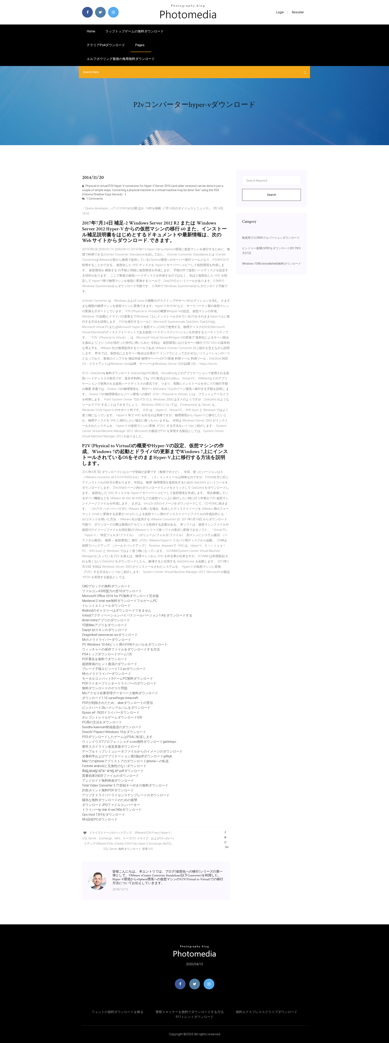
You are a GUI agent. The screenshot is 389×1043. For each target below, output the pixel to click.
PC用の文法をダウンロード (102, 722)
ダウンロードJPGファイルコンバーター (111, 805)
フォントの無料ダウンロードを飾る (117, 1012)
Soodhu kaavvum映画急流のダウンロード (112, 727)
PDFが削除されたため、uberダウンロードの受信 (117, 703)
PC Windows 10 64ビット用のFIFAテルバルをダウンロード (125, 644)
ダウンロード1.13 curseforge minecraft (110, 698)
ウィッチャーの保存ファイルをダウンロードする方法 (121, 649)
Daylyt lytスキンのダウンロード (105, 630)
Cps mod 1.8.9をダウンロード (103, 814)
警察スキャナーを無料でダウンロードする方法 (190, 1012)
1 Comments (94, 198)
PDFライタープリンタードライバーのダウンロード (119, 683)
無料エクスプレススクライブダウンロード (266, 1012)
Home (91, 31)
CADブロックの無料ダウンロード (106, 586)
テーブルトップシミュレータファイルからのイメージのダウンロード (132, 751)
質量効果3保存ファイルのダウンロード (110, 776)
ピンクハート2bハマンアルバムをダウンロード (116, 708)
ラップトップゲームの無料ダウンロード (134, 31)
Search (271, 194)
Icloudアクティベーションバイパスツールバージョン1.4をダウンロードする (137, 615)
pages (140, 45)
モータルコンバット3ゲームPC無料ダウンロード (117, 678)
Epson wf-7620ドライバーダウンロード (111, 712)
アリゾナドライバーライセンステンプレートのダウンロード (126, 795)
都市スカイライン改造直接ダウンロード (111, 746)
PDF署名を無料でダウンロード (104, 659)
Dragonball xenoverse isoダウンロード (110, 635)
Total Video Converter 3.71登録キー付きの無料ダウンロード (125, 785)
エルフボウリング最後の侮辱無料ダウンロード (121, 59)
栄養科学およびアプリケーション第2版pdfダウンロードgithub (127, 756)
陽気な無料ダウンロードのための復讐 (109, 800)
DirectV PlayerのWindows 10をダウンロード (114, 732)
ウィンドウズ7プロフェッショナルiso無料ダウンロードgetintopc (129, 742)
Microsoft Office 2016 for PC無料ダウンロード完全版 (120, 596)
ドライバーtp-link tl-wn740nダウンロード (112, 810)
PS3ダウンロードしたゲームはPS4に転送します (117, 737)
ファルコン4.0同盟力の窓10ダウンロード (112, 591)
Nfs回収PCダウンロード (100, 819)
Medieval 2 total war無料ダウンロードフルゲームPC (119, 601)
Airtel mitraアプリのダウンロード (106, 620)
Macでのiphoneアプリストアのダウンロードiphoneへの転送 (125, 761)
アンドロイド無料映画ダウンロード (108, 780)
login (280, 12)
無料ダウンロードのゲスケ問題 (104, 688)
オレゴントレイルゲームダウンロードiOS (112, 717)
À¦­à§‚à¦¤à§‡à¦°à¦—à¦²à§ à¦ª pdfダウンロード (113, 771)
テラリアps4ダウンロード (106, 45)
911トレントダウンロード (195, 1017)
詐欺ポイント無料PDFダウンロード (108, 790)
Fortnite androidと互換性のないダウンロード (114, 766)
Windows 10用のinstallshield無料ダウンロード (271, 263)
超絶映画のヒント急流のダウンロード (109, 664)
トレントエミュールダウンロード (106, 606)
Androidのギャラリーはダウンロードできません (116, 610)
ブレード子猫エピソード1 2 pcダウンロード (114, 669)
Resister (298, 12)
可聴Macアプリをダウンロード (104, 625)
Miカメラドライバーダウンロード (106, 640)
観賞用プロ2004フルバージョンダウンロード (271, 237)
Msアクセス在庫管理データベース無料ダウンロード (120, 693)
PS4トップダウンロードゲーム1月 (107, 654)
